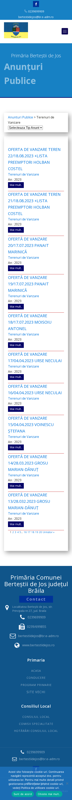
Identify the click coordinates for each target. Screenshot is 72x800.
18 (32, 532)
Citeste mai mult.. (49, 794)
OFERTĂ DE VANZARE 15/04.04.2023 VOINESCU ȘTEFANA (31, 424)
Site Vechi (36, 692)
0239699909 (36, 11)
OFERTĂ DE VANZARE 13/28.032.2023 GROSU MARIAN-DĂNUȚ (29, 501)
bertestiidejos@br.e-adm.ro (36, 17)
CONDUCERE (36, 677)
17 (29, 532)
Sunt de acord (23, 794)
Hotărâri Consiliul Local (36, 730)
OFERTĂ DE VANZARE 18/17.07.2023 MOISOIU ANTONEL (30, 322)
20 (40, 532)
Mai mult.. (16, 185)
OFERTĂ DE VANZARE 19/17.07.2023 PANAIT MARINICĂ (28, 284)
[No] (67, 783)
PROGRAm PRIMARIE (36, 684)
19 (36, 532)
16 (25, 532)
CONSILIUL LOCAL (36, 716)
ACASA (36, 670)
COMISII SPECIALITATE (36, 723)
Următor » (48, 532)
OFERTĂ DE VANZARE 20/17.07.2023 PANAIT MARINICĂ (28, 245)
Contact (36, 599)
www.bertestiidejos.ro (38, 645)
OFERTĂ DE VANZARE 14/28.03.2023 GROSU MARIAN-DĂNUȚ (28, 463)
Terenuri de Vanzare (23, 174)
